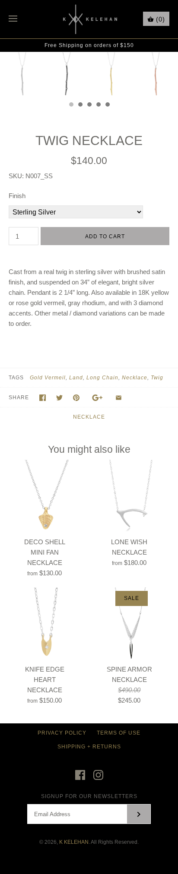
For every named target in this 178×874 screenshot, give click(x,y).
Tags (16, 378)
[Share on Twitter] (59, 397)
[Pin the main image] (76, 397)
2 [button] (80, 105)
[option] (22, 74)
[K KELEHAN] (89, 19)
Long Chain (102, 378)
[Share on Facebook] (42, 397)
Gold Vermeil (48, 378)
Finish (17, 195)
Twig (157, 378)
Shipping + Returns (89, 747)
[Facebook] (80, 775)
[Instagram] (98, 775)
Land (76, 378)
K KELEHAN (74, 842)
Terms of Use (118, 733)
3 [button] (89, 105)
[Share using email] (118, 397)
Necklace (134, 378)
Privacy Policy (62, 733)
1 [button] (71, 105)
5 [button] (107, 105)
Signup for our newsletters (89, 796)
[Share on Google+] (97, 397)
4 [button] (98, 105)
